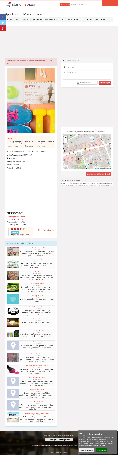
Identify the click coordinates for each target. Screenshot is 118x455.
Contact (88, 5)
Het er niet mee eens (87, 450)
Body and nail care (37, 319)
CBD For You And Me (37, 330)
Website (11, 158)
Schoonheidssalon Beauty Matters (37, 366)
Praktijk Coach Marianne (37, 307)
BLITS (37, 271)
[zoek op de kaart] (20, 4)
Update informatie (47, 230)
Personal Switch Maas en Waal (36, 248)
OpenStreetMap (99, 168)
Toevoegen (65, 5)
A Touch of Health (37, 342)
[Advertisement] (59, 42)
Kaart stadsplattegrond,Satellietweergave (79, 131)
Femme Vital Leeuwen (37, 295)
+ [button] (65, 137)
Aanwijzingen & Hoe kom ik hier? (98, 174)
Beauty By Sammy (37, 401)
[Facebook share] (3, 17)
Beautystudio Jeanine (37, 389)
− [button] (65, 140)
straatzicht (101, 131)
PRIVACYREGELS (77, 5)
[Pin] (3, 28)
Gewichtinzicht (37, 260)
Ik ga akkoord (101, 450)
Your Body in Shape (37, 354)
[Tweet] (3, 22)
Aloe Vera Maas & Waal (37, 283)
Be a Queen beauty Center (37, 377)
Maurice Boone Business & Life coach (37, 413)
